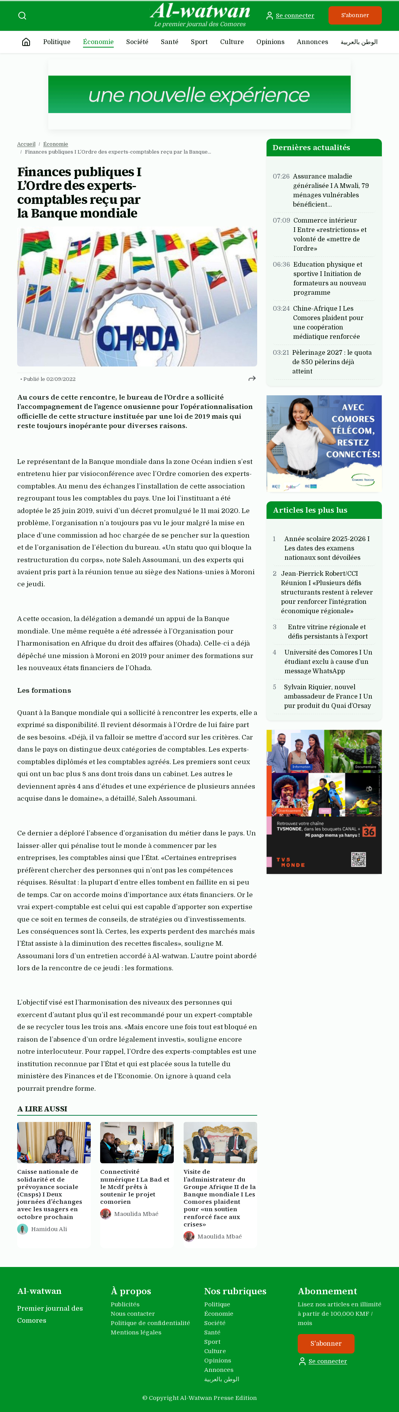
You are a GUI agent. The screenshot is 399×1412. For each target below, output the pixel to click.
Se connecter (295, 15)
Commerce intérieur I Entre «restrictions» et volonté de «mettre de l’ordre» (330, 234)
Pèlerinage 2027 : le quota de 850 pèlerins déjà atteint (332, 362)
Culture (232, 42)
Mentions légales (136, 1332)
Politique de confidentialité (150, 1323)
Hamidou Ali (49, 1229)
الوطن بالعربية (359, 42)
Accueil (26, 144)
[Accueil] (26, 42)
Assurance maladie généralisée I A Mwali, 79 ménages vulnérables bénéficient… (331, 190)
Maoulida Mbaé (136, 1214)
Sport (199, 42)
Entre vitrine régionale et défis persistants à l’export (328, 632)
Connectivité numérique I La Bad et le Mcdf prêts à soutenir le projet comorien (134, 1187)
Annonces (312, 42)
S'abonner (355, 15)
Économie (98, 42)
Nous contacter (133, 1313)
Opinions (270, 42)
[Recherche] (22, 16)
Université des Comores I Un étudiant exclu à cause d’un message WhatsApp (328, 662)
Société (137, 42)
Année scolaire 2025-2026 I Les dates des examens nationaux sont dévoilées (327, 548)
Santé (169, 42)
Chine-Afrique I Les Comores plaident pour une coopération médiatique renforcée (328, 322)
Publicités (125, 1304)
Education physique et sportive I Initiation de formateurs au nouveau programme (329, 278)
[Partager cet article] (252, 378)
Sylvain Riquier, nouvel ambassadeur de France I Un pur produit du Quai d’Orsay (328, 697)
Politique (57, 42)
